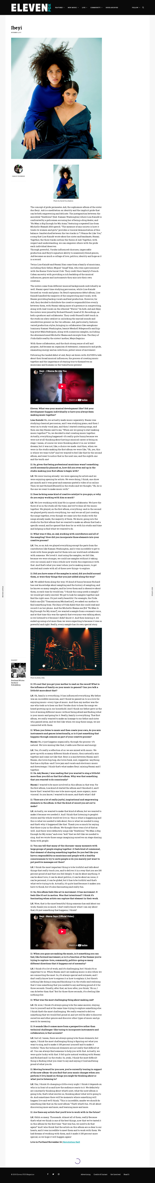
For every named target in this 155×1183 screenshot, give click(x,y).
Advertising (85, 1174)
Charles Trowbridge (18, 176)
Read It (126, 1174)
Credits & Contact (100, 1174)
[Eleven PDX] (31, 7)
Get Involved (116, 1174)
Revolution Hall (71, 1142)
